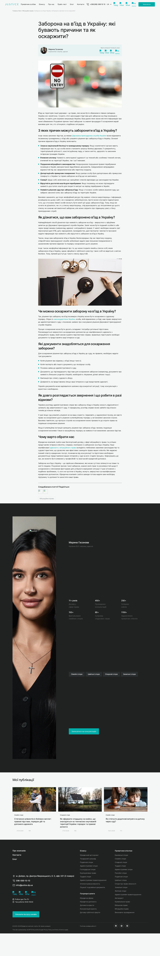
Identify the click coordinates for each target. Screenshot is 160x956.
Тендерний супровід (88, 859)
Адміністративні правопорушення (93, 880)
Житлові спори (120, 891)
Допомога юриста (87, 905)
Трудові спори (85, 877)
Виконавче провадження (124, 912)
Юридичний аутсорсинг (89, 855)
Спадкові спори (121, 862)
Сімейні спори (120, 859)
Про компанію (19, 851)
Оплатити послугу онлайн (26, 914)
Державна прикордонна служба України (89, 136)
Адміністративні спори (89, 866)
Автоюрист (119, 898)
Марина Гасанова (55, 49)
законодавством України (64, 319)
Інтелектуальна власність (90, 884)
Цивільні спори (121, 880)
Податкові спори (86, 862)
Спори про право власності (125, 884)
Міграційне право (47, 498)
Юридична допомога (88, 902)
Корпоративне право (88, 873)
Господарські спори (87, 869)
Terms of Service (60, 929)
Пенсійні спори (121, 873)
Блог (15, 859)
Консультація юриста (88, 909)
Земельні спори (121, 887)
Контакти (17, 855)
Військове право (121, 905)
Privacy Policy (48, 929)
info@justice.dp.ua (24, 885)
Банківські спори (121, 855)
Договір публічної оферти (90, 912)
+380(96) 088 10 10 (97, 4)
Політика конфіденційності (88, 926)
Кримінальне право (122, 902)
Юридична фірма (86, 898)
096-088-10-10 (23, 880)
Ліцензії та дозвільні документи (92, 887)
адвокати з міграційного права (63, 448)
